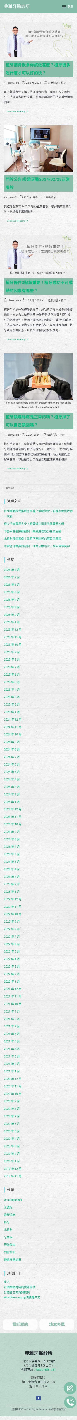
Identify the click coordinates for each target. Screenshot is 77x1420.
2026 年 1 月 (12, 622)
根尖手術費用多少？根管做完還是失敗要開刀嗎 (34, 524)
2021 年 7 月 (12, 1026)
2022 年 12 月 (12, 899)
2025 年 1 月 (12, 712)
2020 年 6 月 (12, 1124)
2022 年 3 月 (12, 966)
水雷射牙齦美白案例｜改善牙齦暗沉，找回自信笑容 (37, 546)
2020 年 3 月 (12, 1146)
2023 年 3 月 (12, 877)
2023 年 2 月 (12, 884)
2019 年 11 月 (12, 1176)
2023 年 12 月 (12, 809)
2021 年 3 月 (12, 1056)
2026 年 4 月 (12, 599)
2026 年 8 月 (12, 570)
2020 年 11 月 (12, 1086)
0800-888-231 (46, 1369)
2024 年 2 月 (12, 794)
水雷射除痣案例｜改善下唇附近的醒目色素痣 (32, 538)
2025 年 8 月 (12, 659)
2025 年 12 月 (12, 629)
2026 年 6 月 (12, 584)
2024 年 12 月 (12, 719)
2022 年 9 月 (12, 921)
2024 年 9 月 (12, 742)
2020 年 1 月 (12, 1161)
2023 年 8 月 (12, 839)
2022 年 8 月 (12, 929)
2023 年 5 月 (12, 861)
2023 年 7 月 (12, 846)
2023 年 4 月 (12, 869)
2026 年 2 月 (12, 615)
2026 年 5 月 (12, 592)
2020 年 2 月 (12, 1153)
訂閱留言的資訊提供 (17, 1292)
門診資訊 (9, 1252)
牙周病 (8, 1237)
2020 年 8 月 (12, 1108)
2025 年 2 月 (12, 704)
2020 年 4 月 (12, 1138)
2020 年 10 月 (12, 1094)
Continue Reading (19, 111)
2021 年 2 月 (12, 1064)
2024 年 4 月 (12, 779)
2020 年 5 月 (12, 1131)
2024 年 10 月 (12, 734)
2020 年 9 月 (12, 1101)
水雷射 (8, 1229)
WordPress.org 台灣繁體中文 (22, 1297)
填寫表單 (57, 1324)
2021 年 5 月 (12, 1041)
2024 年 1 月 (12, 802)
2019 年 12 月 (12, 1168)
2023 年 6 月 (12, 854)
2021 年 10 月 (12, 1004)
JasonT (12, 197)
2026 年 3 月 (12, 607)
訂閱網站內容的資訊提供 (19, 1287)
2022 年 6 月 (12, 944)
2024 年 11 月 (12, 727)
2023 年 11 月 (12, 817)
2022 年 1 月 (12, 981)
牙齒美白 (9, 1244)
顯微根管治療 (12, 1259)
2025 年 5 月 (12, 682)
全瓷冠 (8, 1207)
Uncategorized (13, 1199)
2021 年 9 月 (12, 1011)
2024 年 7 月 (12, 757)
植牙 (63, 82)
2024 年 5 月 (12, 772)
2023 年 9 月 (12, 832)
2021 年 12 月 (12, 989)
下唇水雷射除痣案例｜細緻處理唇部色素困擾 (32, 531)
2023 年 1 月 (12, 891)
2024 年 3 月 (12, 787)
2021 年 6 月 (12, 1034)
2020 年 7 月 (12, 1116)
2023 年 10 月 (12, 824)
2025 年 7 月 (12, 667)
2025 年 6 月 (12, 674)
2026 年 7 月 (12, 577)
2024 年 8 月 (12, 749)
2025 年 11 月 (12, 637)
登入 (7, 1282)
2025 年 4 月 (12, 689)
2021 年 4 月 (12, 1049)
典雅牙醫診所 (17, 6)
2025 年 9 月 (12, 652)
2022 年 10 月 (12, 914)
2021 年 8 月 (12, 1019)
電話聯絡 (20, 1324)
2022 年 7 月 (12, 936)
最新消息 (53, 82)
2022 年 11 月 (12, 906)
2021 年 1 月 (12, 1071)
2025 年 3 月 (12, 697)
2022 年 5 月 (12, 951)
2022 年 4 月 (12, 959)
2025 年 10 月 (12, 644)
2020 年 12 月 (12, 1079)
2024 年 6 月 (12, 764)
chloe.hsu (13, 82)
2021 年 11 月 (12, 996)
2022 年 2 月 (12, 974)
